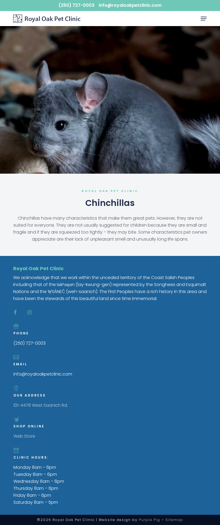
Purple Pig (149, 519)
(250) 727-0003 (76, 5)
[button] (204, 18)
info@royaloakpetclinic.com (130, 5)
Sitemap (174, 519)
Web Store (24, 436)
